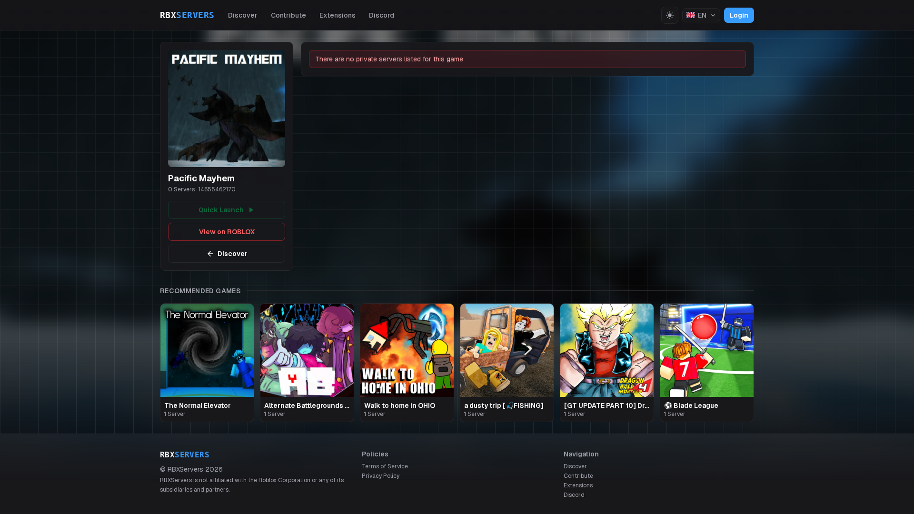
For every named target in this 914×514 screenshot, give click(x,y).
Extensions (337, 15)
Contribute (288, 15)
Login (739, 15)
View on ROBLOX (227, 231)
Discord (381, 15)
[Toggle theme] (669, 15)
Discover (243, 15)
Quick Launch (221, 210)
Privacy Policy (380, 476)
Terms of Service (385, 466)
